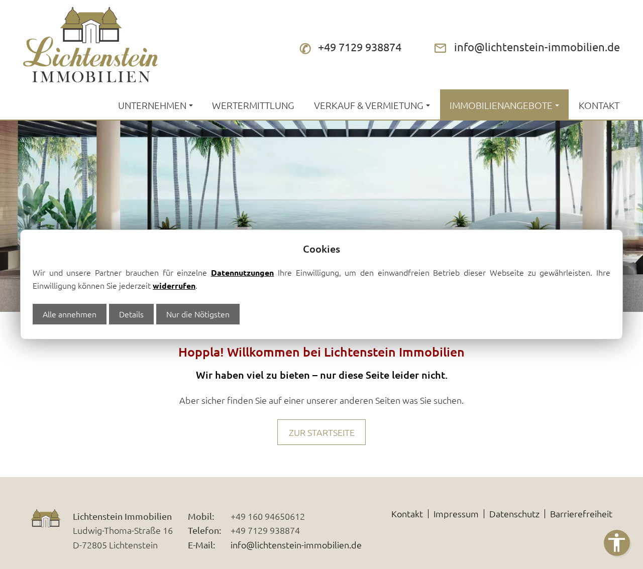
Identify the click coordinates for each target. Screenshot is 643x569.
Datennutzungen (242, 272)
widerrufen (174, 285)
